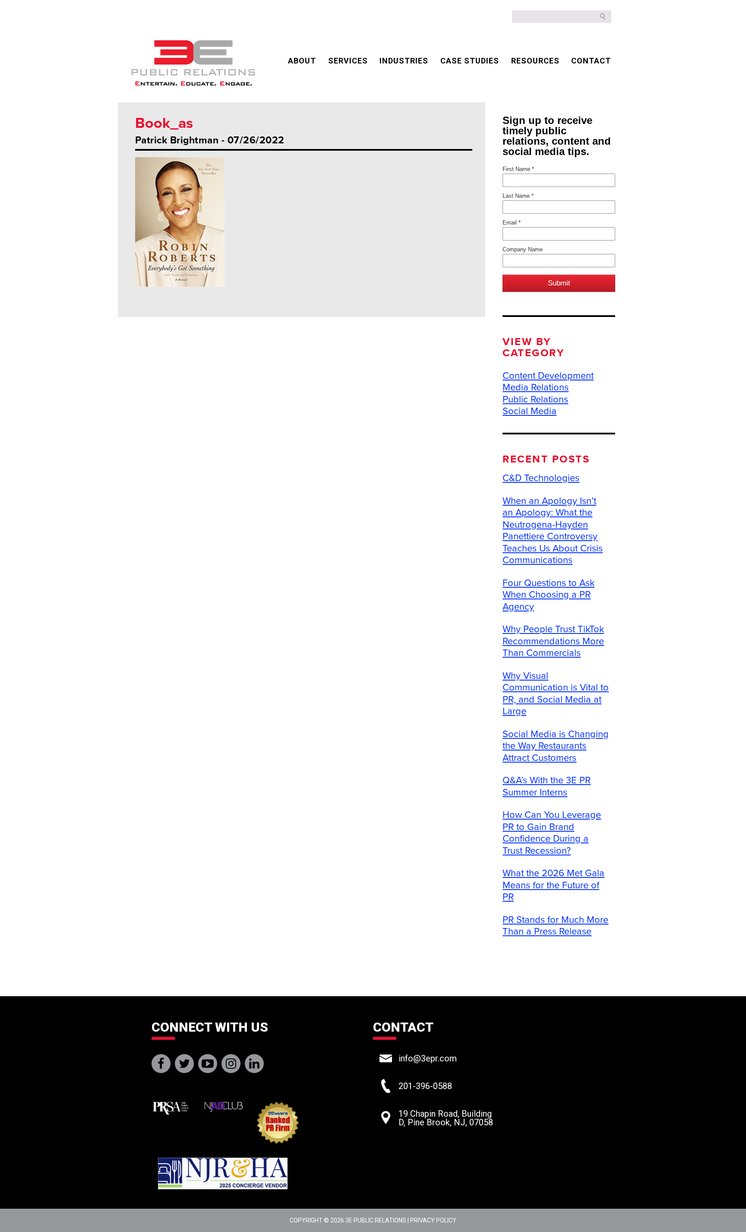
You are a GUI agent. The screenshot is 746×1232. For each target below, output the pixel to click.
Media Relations (536, 387)
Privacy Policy (433, 1220)
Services (348, 60)
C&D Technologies (541, 478)
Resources (535, 60)
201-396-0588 (425, 1086)
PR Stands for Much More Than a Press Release (555, 925)
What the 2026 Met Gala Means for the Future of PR (553, 885)
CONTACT (591, 60)
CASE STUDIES (469, 60)
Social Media (529, 411)
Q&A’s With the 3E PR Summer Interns (547, 786)
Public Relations (535, 399)
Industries (403, 60)
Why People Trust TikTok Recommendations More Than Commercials (553, 641)
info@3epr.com (427, 1058)
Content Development (548, 375)
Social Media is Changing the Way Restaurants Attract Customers (556, 745)
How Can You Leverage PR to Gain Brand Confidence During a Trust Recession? (552, 832)
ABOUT (302, 60)
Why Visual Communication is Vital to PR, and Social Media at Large (556, 693)
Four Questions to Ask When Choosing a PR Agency (548, 594)
